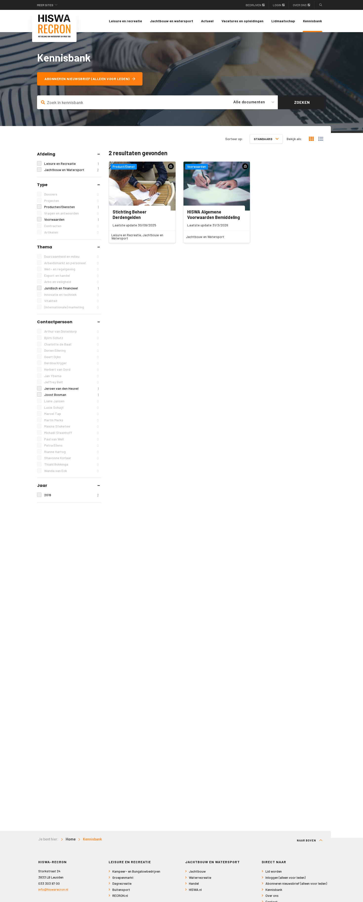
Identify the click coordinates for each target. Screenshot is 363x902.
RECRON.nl (120, 895)
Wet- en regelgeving (71, 269)
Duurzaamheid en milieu (71, 256)
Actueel (207, 21)
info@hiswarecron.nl (53, 889)
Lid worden (273, 871)
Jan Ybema (71, 376)
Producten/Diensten (71, 207)
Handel (194, 883)
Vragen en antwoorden (71, 213)
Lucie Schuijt (71, 407)
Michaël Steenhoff (71, 432)
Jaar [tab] (42, 485)
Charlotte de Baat (71, 344)
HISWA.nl (195, 889)
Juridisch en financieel (71, 288)
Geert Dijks (71, 357)
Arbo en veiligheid (71, 281)
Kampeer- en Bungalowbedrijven (136, 871)
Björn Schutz (71, 338)
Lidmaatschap (283, 21)
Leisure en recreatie (125, 21)
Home (71, 839)
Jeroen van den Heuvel (71, 388)
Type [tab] (42, 185)
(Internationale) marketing (71, 307)
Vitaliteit (71, 301)
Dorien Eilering (71, 350)
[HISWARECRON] (54, 26)
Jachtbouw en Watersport (71, 170)
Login (277, 5)
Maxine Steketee (71, 426)
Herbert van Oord (71, 369)
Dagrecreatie (121, 883)
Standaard (263, 139)
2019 (71, 495)
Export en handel (71, 275)
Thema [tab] (44, 247)
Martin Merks (71, 420)
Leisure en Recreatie (71, 163)
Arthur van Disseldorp (71, 331)
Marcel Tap (71, 413)
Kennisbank (312, 21)
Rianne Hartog (71, 452)
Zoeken (302, 102)
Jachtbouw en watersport (171, 21)
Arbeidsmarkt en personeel (71, 263)
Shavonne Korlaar (71, 458)
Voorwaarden (71, 219)
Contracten (71, 226)
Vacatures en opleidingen (242, 21)
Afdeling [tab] (46, 154)
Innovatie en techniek (71, 294)
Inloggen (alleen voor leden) (285, 877)
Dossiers (71, 194)
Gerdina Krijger (71, 363)
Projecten (71, 200)
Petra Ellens (71, 445)
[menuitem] (125, 21)
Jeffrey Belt (71, 382)
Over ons (300, 5)
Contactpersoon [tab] (54, 322)
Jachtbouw (197, 871)
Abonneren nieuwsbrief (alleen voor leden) (87, 79)
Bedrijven (253, 5)
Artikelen (71, 232)
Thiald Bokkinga (71, 464)
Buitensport (121, 889)
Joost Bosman (71, 394)
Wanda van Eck (71, 471)
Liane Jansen (71, 401)
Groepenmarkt (123, 877)
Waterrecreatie (200, 877)
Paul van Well (71, 439)
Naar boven (307, 840)
